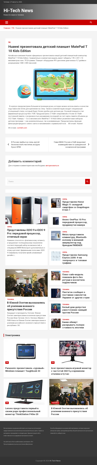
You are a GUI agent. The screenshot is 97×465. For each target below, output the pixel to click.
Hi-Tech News (18, 10)
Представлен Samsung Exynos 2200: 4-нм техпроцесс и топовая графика (74, 259)
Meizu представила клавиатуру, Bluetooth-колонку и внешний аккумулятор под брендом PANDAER (74, 240)
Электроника (12, 335)
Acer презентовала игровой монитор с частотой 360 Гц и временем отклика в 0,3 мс (71, 371)
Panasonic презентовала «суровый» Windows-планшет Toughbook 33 (24, 369)
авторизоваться (52, 166)
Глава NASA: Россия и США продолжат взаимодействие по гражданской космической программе (70, 144)
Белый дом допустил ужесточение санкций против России (74, 310)
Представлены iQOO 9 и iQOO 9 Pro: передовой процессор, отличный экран (26, 233)
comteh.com (22, 128)
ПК (9, 42)
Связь (9, 227)
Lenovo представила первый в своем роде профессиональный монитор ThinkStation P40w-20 (22, 411)
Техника (10, 299)
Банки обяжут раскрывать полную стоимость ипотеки (73, 325)
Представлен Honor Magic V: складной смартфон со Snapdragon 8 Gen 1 (75, 205)
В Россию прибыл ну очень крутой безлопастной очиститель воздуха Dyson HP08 (25, 144)
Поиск (87, 181)
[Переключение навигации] (7, 22)
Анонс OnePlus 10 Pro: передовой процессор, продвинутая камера (74, 222)
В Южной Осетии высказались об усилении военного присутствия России (26, 306)
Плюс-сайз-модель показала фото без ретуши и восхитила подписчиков (73, 278)
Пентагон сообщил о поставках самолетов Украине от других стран (76, 295)
